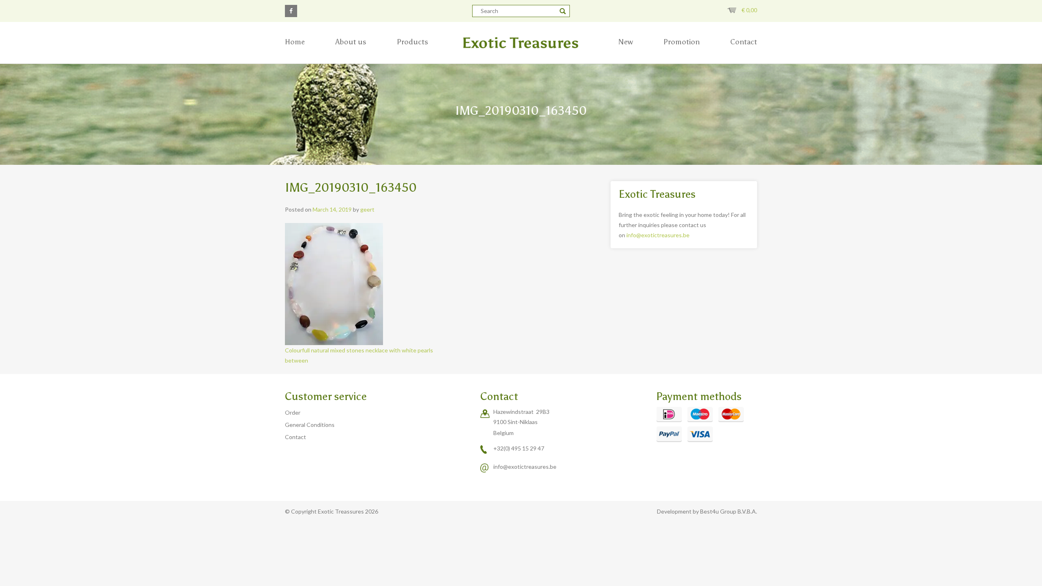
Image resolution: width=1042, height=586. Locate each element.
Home (295, 41)
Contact (743, 41)
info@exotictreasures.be (658, 235)
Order (292, 412)
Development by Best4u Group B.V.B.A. (707, 511)
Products (412, 41)
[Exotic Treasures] (521, 42)
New (625, 41)
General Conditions (310, 424)
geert (367, 209)
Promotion (681, 41)
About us (350, 41)
